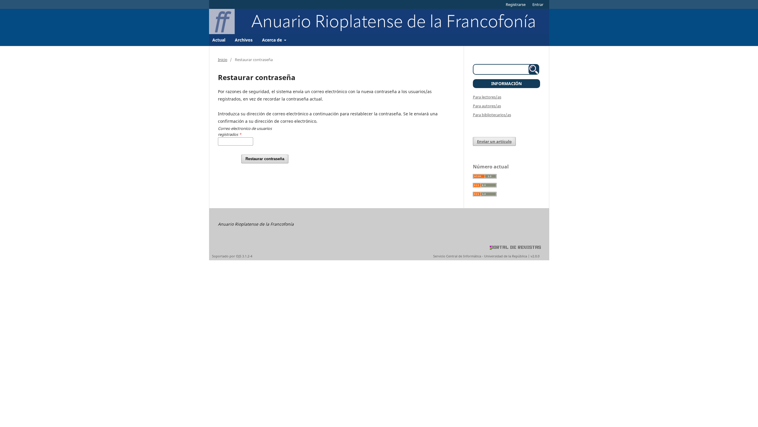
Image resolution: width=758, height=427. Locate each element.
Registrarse (516, 4)
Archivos (244, 40)
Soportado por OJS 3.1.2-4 (232, 256)
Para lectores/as (487, 97)
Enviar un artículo (494, 141)
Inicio (222, 59)
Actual (218, 40)
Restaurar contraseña (264, 159)
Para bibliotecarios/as (492, 114)
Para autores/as (487, 106)
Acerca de (272, 40)
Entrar (537, 4)
